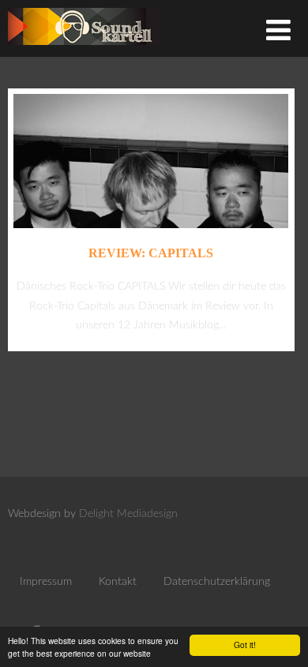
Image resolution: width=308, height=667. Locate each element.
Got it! (245, 644)
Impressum (46, 581)
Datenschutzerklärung (216, 581)
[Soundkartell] (85, 49)
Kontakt (118, 581)
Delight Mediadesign (128, 513)
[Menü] (278, 32)
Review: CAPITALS (150, 253)
